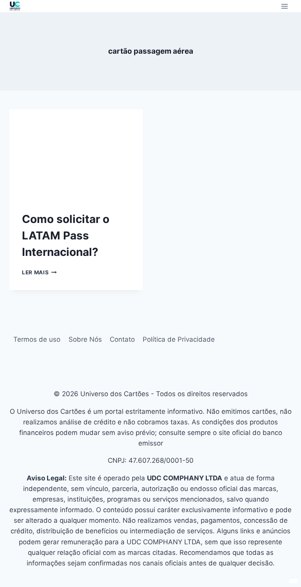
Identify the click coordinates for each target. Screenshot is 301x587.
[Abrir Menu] (284, 6)
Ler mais (39, 272)
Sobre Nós (85, 339)
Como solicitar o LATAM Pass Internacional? (65, 235)
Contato (122, 339)
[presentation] (76, 153)
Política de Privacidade (179, 339)
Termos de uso (36, 339)
